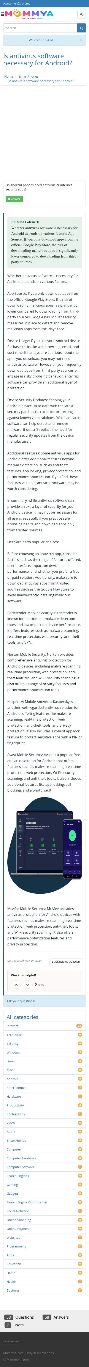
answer (15, 199)
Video (11, 1123)
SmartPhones (16, 1140)
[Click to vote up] (16, 984)
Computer (14, 1149)
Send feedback (11, 1341)
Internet (12, 1026)
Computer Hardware (21, 1158)
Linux (10, 1061)
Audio (11, 1132)
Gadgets (13, 1193)
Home (11, 1273)
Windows (13, 1052)
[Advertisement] (44, 134)
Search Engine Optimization (27, 1202)
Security (12, 1044)
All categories (22, 1016)
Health (11, 1282)
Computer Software (21, 1167)
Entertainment (17, 1088)
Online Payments (19, 1229)
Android (12, 1079)
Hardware (14, 1096)
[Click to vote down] (28, 984)
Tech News (14, 1035)
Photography (16, 1114)
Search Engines (18, 1176)
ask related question (67, 961)
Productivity (15, 1105)
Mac (10, 1070)
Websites (13, 1237)
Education (14, 1264)
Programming (16, 1246)
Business (13, 1290)
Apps (10, 1255)
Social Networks (18, 1211)
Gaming (12, 1185)
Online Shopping (19, 1220)
